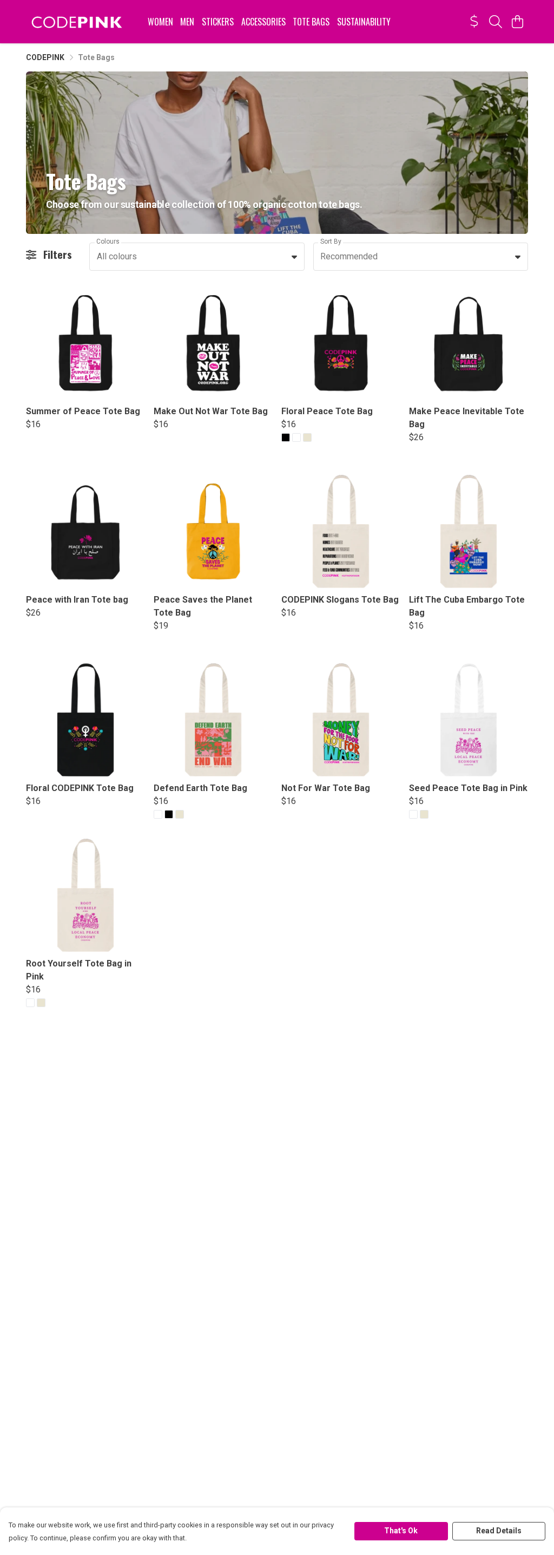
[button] (294, 256)
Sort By (330, 241)
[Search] (495, 21)
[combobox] (196, 257)
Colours (108, 241)
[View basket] (517, 21)
